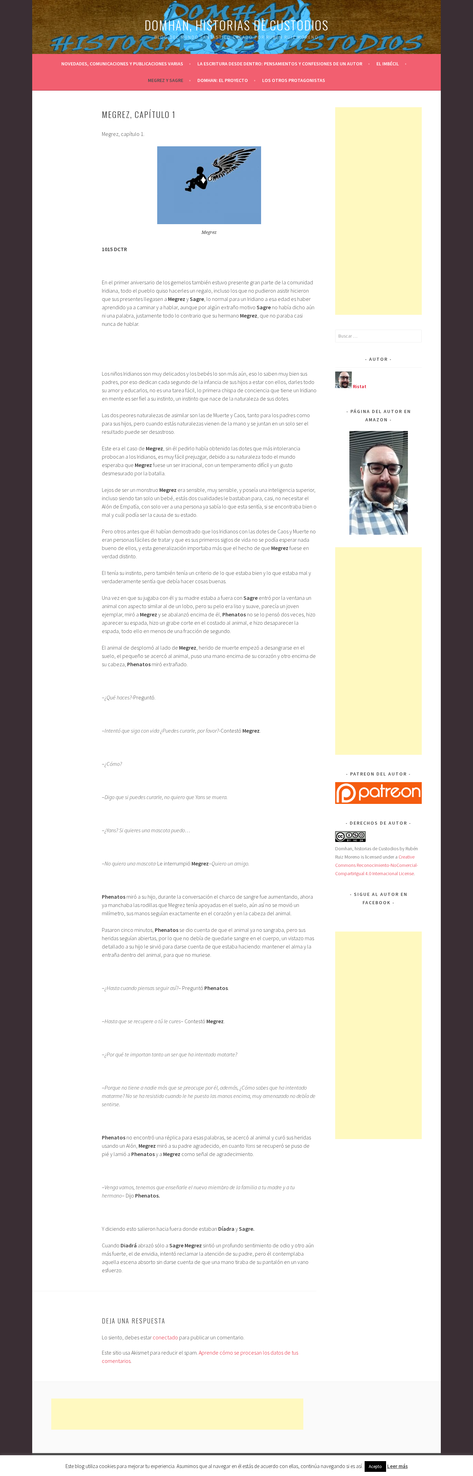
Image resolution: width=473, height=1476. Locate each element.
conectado (165, 1337)
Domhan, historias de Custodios (236, 25)
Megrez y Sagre (165, 80)
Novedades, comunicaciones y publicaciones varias (122, 64)
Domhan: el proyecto (222, 80)
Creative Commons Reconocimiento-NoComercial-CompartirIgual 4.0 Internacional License (376, 865)
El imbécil (387, 64)
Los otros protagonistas (293, 80)
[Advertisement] (387, 211)
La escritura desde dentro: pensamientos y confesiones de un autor (279, 64)
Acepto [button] (375, 1466)
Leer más (397, 1466)
